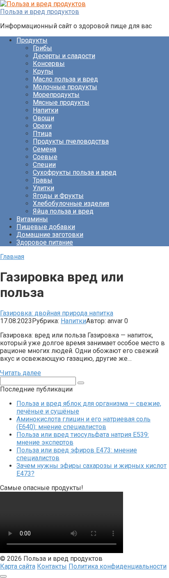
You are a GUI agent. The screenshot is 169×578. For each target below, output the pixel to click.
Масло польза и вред (65, 79)
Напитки (45, 110)
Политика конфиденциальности (118, 566)
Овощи (43, 118)
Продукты (32, 40)
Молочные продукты (65, 87)
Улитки (43, 188)
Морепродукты (56, 95)
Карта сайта (17, 566)
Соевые (45, 157)
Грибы (42, 48)
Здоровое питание (44, 242)
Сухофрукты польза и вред (74, 172)
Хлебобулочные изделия (71, 203)
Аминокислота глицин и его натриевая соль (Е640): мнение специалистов (83, 423)
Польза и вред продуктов (39, 12)
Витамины (32, 219)
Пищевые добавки (45, 227)
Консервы (49, 63)
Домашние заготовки (49, 234)
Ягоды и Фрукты (58, 196)
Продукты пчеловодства (71, 141)
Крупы (43, 71)
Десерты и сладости (64, 56)
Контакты (52, 566)
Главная (12, 257)
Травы (43, 180)
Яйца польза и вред (63, 211)
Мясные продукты (61, 102)
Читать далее (20, 373)
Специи (44, 165)
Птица (42, 133)
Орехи (42, 126)
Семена (44, 149)
